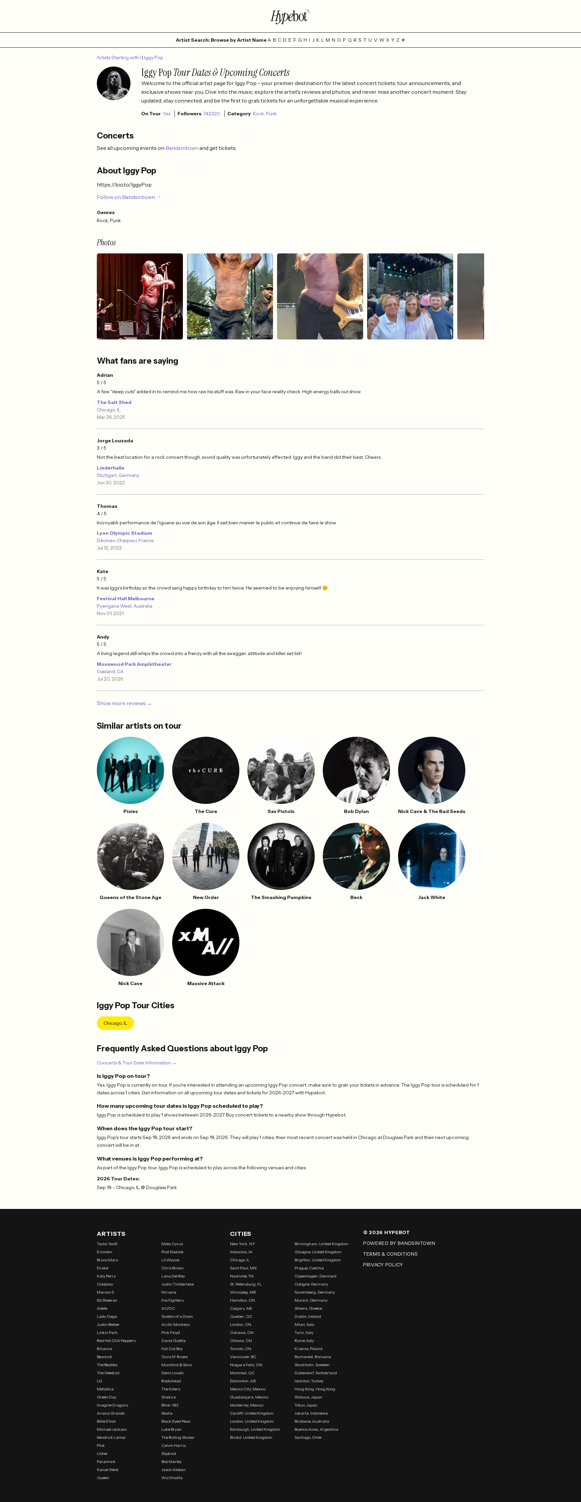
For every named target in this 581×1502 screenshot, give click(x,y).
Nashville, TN (242, 1275)
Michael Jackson (112, 1429)
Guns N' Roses (174, 1356)
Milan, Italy (304, 1324)
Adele (102, 1308)
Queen (103, 1477)
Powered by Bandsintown (399, 1243)
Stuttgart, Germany (118, 475)
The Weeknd (108, 1372)
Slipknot (168, 1453)
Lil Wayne (170, 1259)
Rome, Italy (304, 1340)
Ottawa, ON (241, 1340)
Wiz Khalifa (172, 1477)
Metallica (105, 1388)
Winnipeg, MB (243, 1292)
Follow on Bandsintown (126, 197)
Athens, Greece (308, 1308)
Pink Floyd (170, 1332)
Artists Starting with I (119, 57)
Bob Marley (171, 1461)
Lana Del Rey (173, 1275)
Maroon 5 (105, 1292)
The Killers (170, 1388)
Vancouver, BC (243, 1356)
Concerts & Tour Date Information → (137, 1063)
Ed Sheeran (107, 1300)
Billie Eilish (106, 1421)
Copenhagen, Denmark (316, 1275)
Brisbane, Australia (312, 1421)
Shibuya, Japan (308, 1396)
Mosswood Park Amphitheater (134, 664)
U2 (99, 1380)
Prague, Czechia (309, 1267)
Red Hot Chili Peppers (116, 1340)
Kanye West (107, 1469)
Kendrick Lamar (111, 1437)
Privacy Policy (383, 1265)
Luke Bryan (171, 1429)
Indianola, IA (241, 1251)
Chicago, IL (109, 410)
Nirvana (168, 1292)
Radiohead (171, 1380)
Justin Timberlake (177, 1284)
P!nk (101, 1445)
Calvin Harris (173, 1445)
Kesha (166, 1413)
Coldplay (105, 1284)
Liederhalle (110, 468)
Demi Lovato (172, 1372)
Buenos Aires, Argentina (316, 1429)
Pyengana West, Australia (124, 606)
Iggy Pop (153, 57)
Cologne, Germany (311, 1284)
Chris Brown (172, 1267)
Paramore (106, 1461)
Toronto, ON (240, 1348)
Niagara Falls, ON (246, 1364)
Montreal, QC (242, 1372)
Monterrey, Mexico (246, 1405)
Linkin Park (107, 1332)
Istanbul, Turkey (309, 1380)
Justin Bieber (108, 1324)
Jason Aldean (173, 1469)
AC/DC (168, 1308)
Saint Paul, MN (243, 1267)
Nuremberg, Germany (315, 1292)
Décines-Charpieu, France (125, 540)
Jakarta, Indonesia (311, 1413)
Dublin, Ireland (308, 1316)
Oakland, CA (110, 671)
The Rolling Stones (177, 1437)
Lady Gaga (107, 1316)
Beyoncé (104, 1356)
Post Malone (172, 1251)
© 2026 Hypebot (386, 1232)
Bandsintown (182, 148)
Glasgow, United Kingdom (318, 1251)
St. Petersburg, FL (246, 1284)
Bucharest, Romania (313, 1356)
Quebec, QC (241, 1316)
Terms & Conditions (390, 1254)
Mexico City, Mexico (248, 1388)
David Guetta (173, 1340)
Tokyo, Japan (306, 1405)
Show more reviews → (124, 703)
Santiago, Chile (308, 1437)
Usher (102, 1453)
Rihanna (104, 1348)
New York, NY (242, 1243)
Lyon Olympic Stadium (124, 533)
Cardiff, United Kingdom (252, 1413)
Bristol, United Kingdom (251, 1437)
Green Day (106, 1396)
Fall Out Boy (172, 1348)
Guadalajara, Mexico (249, 1396)
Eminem (104, 1251)
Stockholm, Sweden (312, 1364)
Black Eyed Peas (175, 1421)
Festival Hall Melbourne (125, 599)
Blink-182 (170, 1405)
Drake (102, 1267)
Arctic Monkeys (175, 1324)
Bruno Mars (107, 1259)
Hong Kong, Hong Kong (315, 1388)
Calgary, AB (240, 1308)
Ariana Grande (110, 1413)
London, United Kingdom (252, 1421)
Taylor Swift (107, 1243)
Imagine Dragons (112, 1405)
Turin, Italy (304, 1332)
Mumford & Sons (176, 1364)
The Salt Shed (114, 402)
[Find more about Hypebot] (290, 16)
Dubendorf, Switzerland (316, 1372)
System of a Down (177, 1316)
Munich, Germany (311, 1300)
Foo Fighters (172, 1300)
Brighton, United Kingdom (318, 1259)
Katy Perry (106, 1275)
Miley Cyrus (172, 1243)
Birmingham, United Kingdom (321, 1243)
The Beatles (107, 1364)
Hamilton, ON (242, 1300)
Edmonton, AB (243, 1380)
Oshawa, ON (242, 1332)
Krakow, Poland (308, 1348)
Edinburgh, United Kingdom (255, 1429)
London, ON (240, 1324)
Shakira (168, 1396)
